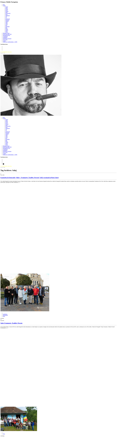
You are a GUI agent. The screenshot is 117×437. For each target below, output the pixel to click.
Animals (7, 21)
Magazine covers (6, 33)
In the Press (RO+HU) (7, 34)
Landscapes (7, 18)
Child (6, 22)
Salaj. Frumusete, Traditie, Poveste (11, 323)
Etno (6, 25)
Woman (6, 11)
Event (6, 10)
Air (6, 17)
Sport (6, 14)
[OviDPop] (30, 115)
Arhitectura (7, 15)
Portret (6, 9)
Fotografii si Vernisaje (7, 38)
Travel (6, 32)
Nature (6, 6)
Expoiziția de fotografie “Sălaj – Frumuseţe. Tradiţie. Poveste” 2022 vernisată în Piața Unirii (29, 177)
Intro (4, 4)
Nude (6, 12)
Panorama (7, 19)
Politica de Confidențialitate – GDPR (10, 41)
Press (4, 316)
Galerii (4, 5)
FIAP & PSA (7, 13)
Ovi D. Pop (5, 39)
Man (6, 27)
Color (6, 24)
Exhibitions (5, 37)
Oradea (6, 29)
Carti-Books (5, 36)
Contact (4, 40)
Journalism (7, 26)
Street (6, 7)
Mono (6, 28)
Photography (5, 315)
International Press (6, 35)
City (6, 16)
